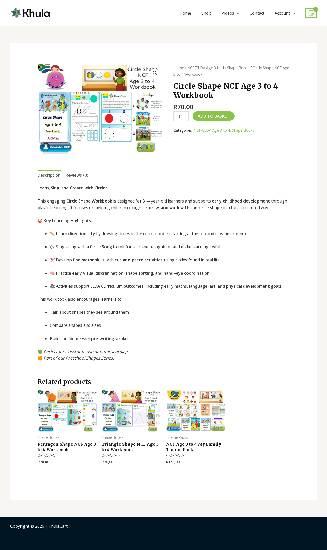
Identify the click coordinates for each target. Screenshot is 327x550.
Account (282, 13)
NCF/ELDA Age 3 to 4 (205, 67)
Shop (206, 13)
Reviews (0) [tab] (77, 175)
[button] (154, 73)
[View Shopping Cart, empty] (311, 13)
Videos (227, 13)
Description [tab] (49, 175)
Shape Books (238, 67)
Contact (257, 13)
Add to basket (213, 116)
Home (185, 13)
